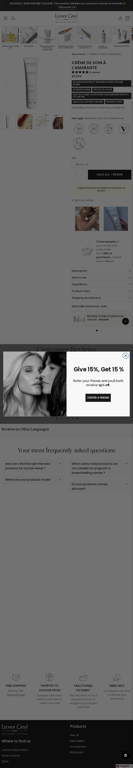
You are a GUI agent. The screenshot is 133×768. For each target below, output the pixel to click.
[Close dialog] (125, 356)
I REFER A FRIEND (98, 397)
